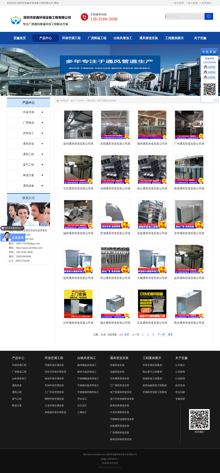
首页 (72, 100)
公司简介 (180, 365)
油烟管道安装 (117, 371)
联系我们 (206, 3)
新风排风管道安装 (119, 405)
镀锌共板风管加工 (87, 371)
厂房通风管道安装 (119, 432)
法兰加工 (82, 405)
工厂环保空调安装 (54, 392)
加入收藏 (193, 3)
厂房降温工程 (19, 371)
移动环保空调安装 (54, 378)
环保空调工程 (19, 365)
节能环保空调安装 (54, 365)
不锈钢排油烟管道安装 (122, 419)
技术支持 (180, 385)
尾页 (170, 334)
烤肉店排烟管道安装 (121, 439)
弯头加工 (82, 398)
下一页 (161, 334)
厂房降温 (28, 122)
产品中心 (81, 100)
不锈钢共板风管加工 (88, 385)
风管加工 (28, 133)
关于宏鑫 (181, 358)
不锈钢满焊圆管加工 (88, 392)
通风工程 (28, 154)
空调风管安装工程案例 (155, 392)
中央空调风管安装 (119, 412)
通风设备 (28, 185)
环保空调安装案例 (152, 365)
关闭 (215, 100)
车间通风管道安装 (119, 378)
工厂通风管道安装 (119, 385)
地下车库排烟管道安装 (122, 398)
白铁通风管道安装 (119, 425)
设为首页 (179, 3)
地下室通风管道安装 (107, 100)
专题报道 (180, 398)
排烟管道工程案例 (152, 378)
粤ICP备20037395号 (110, 467)
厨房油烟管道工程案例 (155, 385)
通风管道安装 (119, 358)
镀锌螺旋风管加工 (87, 365)
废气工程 (28, 164)
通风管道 (28, 143)
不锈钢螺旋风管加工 (88, 378)
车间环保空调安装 (54, 385)
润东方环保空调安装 (55, 371)
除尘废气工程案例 (152, 371)
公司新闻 (180, 371)
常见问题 (180, 392)
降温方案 (28, 175)
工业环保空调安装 (54, 405)
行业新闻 (180, 378)
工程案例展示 (152, 358)
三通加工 (82, 412)
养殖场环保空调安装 (55, 412)
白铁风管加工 (19, 378)
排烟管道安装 (117, 365)
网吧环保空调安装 (54, 398)
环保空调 (28, 112)
